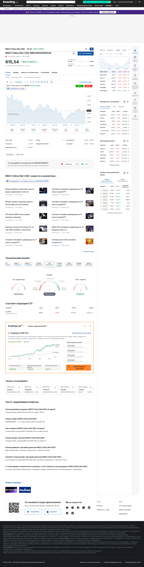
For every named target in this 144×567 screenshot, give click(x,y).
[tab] (7, 264)
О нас (99, 502)
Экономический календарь (84, 5)
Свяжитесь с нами (103, 510)
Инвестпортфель (125, 510)
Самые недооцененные (107, 180)
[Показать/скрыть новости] (52, 82)
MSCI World (46, 387)
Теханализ (45, 72)
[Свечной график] (7, 82)
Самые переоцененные (123, 180)
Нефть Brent (103, 71)
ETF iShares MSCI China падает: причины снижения (18, 215)
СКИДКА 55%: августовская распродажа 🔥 (97, 2)
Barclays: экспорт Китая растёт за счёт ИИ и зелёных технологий (19, 228)
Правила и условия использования (90, 562)
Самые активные (105, 106)
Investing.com (56, 245)
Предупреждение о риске (133, 562)
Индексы (7, 8)
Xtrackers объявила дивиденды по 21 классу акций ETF (67, 215)
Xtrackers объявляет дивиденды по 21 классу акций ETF (67, 190)
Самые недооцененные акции (109, 173)
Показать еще (88, 251)
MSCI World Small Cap (67, 387)
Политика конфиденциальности (112, 562)
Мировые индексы (39, 8)
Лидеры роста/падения (109, 102)
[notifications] (136, 2)
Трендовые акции (107, 141)
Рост (87, 164)
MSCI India (28, 387)
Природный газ (104, 90)
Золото (102, 78)
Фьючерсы (49, 8)
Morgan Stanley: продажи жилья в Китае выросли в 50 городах (19, 203)
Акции (124, 50)
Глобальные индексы (70, 8)
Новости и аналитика (29, 72)
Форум (54, 72)
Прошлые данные (17, 77)
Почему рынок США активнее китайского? (64, 241)
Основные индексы (27, 8)
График (16, 72)
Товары (117, 50)
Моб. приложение (125, 506)
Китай (21, 154)
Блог (120, 502)
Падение (121, 106)
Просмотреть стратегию (81, 333)
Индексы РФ (16, 8)
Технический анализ (17, 258)
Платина (102, 84)
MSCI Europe (10, 387)
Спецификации (81, 8)
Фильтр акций (99, 5)
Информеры (123, 514)
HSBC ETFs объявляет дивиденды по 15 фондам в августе (68, 228)
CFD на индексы (57, 8)
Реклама (99, 506)
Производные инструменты (32, 77)
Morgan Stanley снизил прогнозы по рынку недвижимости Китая (19, 190)
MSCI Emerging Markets (85, 387)
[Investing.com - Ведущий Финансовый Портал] (11, 2)
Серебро (103, 81)
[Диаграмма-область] (11, 82)
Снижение (68, 164)
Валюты (102, 50)
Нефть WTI (103, 75)
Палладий (103, 87)
